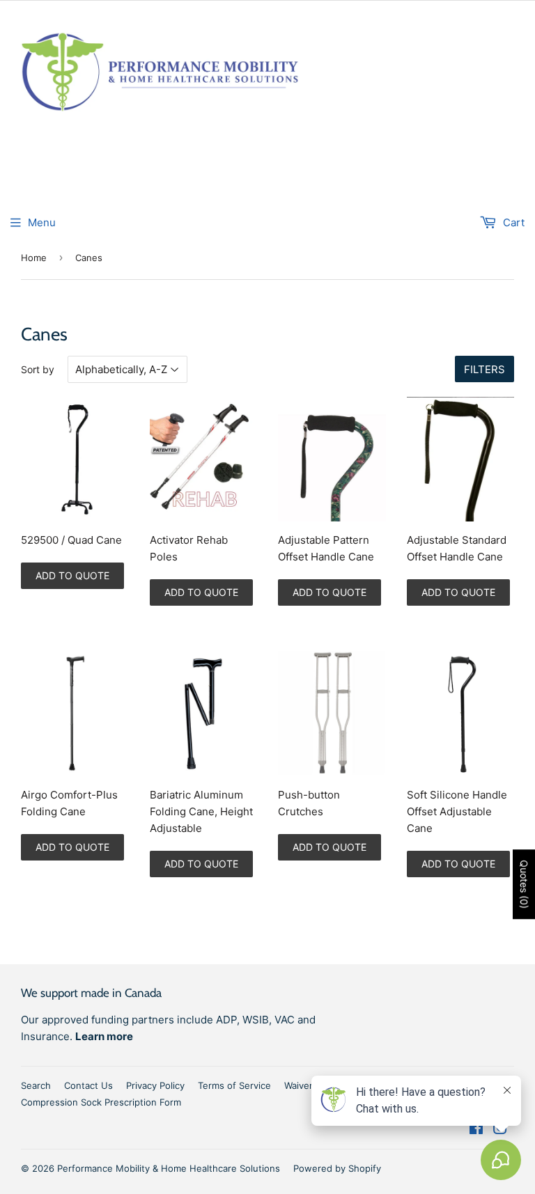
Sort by (37, 369)
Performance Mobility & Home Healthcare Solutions (168, 1168)
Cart (512, 222)
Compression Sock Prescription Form (101, 1102)
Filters (484, 369)
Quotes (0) (524, 884)
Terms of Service (234, 1085)
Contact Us (88, 1085)
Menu (42, 222)
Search (36, 1085)
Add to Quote (72, 575)
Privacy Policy (155, 1085)
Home (34, 257)
